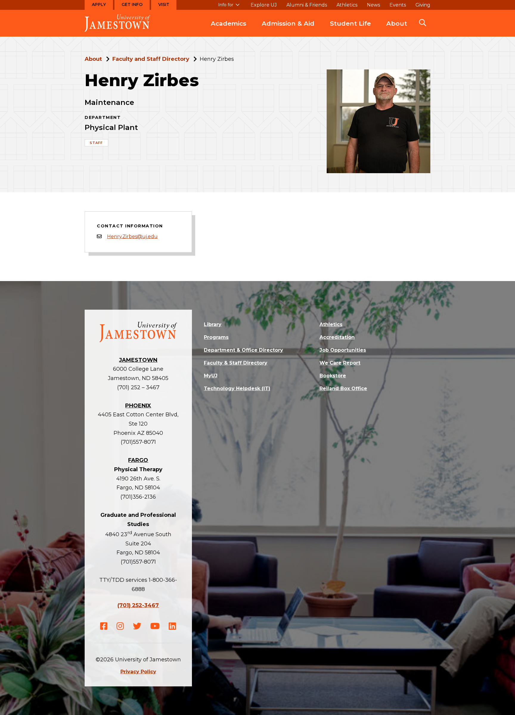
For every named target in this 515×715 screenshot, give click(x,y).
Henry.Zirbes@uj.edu (132, 236)
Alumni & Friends (306, 5)
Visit (163, 4)
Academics (228, 23)
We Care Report (339, 363)
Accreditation (337, 337)
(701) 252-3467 (138, 605)
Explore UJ (264, 5)
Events (398, 5)
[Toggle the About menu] (396, 29)
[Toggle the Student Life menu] (350, 29)
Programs (216, 337)
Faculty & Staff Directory (235, 363)
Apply (99, 4)
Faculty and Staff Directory (150, 59)
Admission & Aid (288, 23)
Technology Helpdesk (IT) (237, 388)
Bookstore (332, 376)
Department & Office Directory (243, 350)
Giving (422, 5)
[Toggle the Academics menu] (228, 29)
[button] (422, 23)
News (373, 5)
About (396, 23)
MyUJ (211, 376)
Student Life (350, 23)
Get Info (132, 4)
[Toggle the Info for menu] (228, 7)
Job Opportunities (342, 350)
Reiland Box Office (343, 388)
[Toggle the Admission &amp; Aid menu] (288, 29)
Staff (96, 143)
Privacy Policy (138, 671)
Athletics (346, 5)
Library (212, 324)
